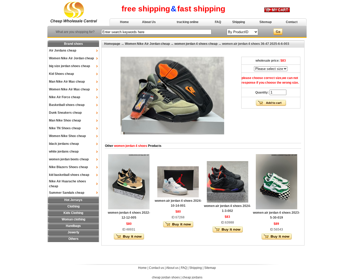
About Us (149, 22)
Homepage (112, 44)
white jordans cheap (64, 151)
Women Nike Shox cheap (67, 136)
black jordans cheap (64, 144)
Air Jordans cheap (62, 50)
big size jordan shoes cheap (69, 66)
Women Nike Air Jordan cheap (71, 58)
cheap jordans (192, 277)
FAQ (218, 22)
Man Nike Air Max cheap (67, 81)
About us (172, 268)
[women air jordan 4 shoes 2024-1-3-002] (227, 201)
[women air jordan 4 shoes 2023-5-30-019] (276, 208)
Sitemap (265, 22)
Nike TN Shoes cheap (65, 128)
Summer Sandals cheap (66, 193)
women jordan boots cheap (69, 159)
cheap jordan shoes (166, 277)
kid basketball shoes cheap (69, 175)
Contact (292, 22)
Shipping (238, 22)
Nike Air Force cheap (64, 97)
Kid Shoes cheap (61, 74)
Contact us (156, 268)
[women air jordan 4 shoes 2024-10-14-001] (178, 196)
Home (124, 22)
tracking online (188, 22)
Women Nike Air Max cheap (69, 89)
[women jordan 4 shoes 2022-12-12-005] (129, 208)
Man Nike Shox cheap (65, 120)
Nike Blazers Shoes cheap (68, 167)
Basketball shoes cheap (66, 105)
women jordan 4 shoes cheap (195, 44)
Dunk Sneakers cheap (65, 112)
